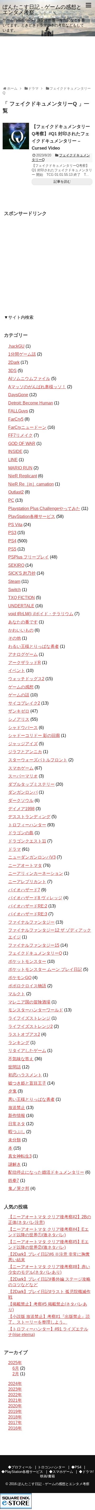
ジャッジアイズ (23, 743)
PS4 (12, 541)
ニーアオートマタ (25, 865)
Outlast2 (16, 492)
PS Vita (15, 524)
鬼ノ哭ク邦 (18, 1188)
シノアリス (18, 719)
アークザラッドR (24, 662)
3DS (12, 370)
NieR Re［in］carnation (31, 484)
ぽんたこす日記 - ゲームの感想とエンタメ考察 (42, 9)
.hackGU (16, 346)
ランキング (18, 1042)
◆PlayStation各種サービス (22, 1472)
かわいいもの (21, 630)
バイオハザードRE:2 (27, 906)
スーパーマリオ (23, 776)
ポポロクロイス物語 (27, 986)
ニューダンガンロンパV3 (32, 857)
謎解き (14, 1164)
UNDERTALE (21, 606)
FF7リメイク (20, 435)
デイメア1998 (21, 808)
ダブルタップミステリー (31, 784)
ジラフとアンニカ (25, 751)
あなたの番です (23, 622)
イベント (16, 670)
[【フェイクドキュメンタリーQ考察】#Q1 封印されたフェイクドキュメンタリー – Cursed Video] (16, 136)
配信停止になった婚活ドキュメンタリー (46, 1172)
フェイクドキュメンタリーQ (35, 953)
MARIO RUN (20, 468)
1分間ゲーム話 (22, 354)
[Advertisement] (47, 267)
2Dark (14, 362)
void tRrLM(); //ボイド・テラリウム (40, 614)
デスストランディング (29, 816)
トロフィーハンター (27, 825)
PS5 (12, 549)
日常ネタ (16, 1123)
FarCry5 (15, 419)
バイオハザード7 (24, 890)
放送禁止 (16, 1107)
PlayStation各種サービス (31, 516)
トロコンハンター (51, 1467)
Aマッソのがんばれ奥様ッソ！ (37, 387)
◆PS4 (76, 1467)
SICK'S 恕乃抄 (22, 573)
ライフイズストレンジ (29, 1018)
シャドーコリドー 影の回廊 (34, 735)
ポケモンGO (19, 977)
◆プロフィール (20, 1467)
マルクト (16, 994)
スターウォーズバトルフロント (37, 760)
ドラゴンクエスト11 (27, 841)
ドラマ (14, 849)
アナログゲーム (23, 654)
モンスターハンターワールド (35, 1010)
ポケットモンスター (27, 961)
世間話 (14, 1067)
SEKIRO (16, 565)
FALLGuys (18, 411)
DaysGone (18, 394)
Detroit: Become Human (30, 403)
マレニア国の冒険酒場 (29, 1002)
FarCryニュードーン (27, 427)
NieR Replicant (22, 476)
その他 (14, 638)
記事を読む (62, 182)
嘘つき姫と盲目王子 (27, 1083)
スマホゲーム (21, 768)
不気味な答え (21, 1059)
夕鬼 (12, 1091)
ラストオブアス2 (24, 1034)
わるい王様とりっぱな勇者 (33, 646)
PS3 (12, 532)
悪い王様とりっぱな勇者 (31, 1099)
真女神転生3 (20, 1156)
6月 (15, 1368)
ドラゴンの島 (21, 833)
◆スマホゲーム (61, 1472)
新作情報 (16, 1115)
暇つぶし (16, 1131)
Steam (14, 581)
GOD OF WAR (21, 443)
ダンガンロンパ (23, 792)
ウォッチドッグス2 (26, 679)
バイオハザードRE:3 (27, 914)
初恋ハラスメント (25, 1075)
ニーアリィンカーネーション (35, 873)
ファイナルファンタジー (31, 922)
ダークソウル (21, 800)
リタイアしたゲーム (27, 1050)
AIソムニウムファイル (29, 378)
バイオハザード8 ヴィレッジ (35, 898)
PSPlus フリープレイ (28, 557)
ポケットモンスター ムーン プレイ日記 (45, 969)
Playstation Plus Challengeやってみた (44, 508)
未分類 (14, 1140)
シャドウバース (23, 727)
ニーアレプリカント (27, 881)
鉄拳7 (13, 1180)
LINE (13, 459)
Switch (14, 589)
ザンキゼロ (18, 711)
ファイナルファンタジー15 (33, 945)
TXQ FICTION (21, 597)
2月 (15, 1374)
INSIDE (15, 451)
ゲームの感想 (21, 687)
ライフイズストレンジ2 (30, 1026)
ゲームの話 (18, 695)
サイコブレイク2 (24, 703)
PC (11, 500)
